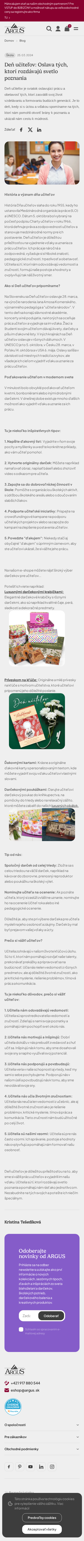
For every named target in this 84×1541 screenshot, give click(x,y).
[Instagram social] (51, 1466)
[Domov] (14, 1370)
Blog (22, 40)
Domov (9, 40)
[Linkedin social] (41, 1466)
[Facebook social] (8, 1466)
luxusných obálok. (65, 806)
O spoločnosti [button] (15, 1425)
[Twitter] (30, 129)
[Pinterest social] (19, 1466)
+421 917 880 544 (25, 1383)
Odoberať (51, 1316)
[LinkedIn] (39, 129)
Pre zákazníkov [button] (15, 1437)
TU (6, 17)
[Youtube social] (30, 1466)
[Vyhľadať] (49, 28)
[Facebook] (21, 129)
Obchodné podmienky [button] (21, 1449)
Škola (10, 55)
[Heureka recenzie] (13, 1406)
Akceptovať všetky (42, 1529)
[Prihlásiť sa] (58, 28)
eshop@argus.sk (25, 1390)
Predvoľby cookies (42, 1517)
